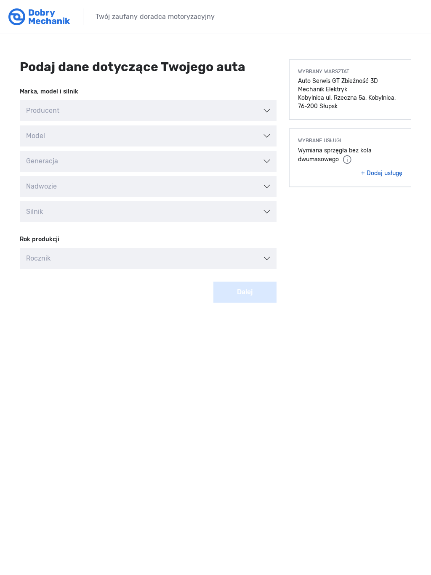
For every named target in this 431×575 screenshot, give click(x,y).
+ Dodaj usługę (381, 173)
